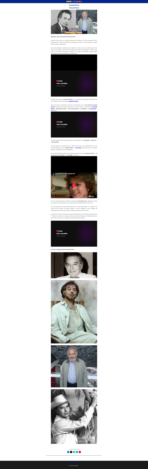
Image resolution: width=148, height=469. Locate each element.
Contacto (79, 463)
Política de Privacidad (72, 463)
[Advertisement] (74, 62)
